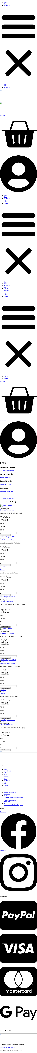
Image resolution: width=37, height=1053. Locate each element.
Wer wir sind (7, 5)
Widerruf (6, 795)
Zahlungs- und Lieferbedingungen (13, 797)
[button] (18, 45)
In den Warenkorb (5, 535)
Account (6, 203)
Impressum (7, 794)
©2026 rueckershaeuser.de (7, 1047)
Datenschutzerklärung (10, 792)
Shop (5, 4)
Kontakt (6, 201)
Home (5, 2)
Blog (5, 200)
